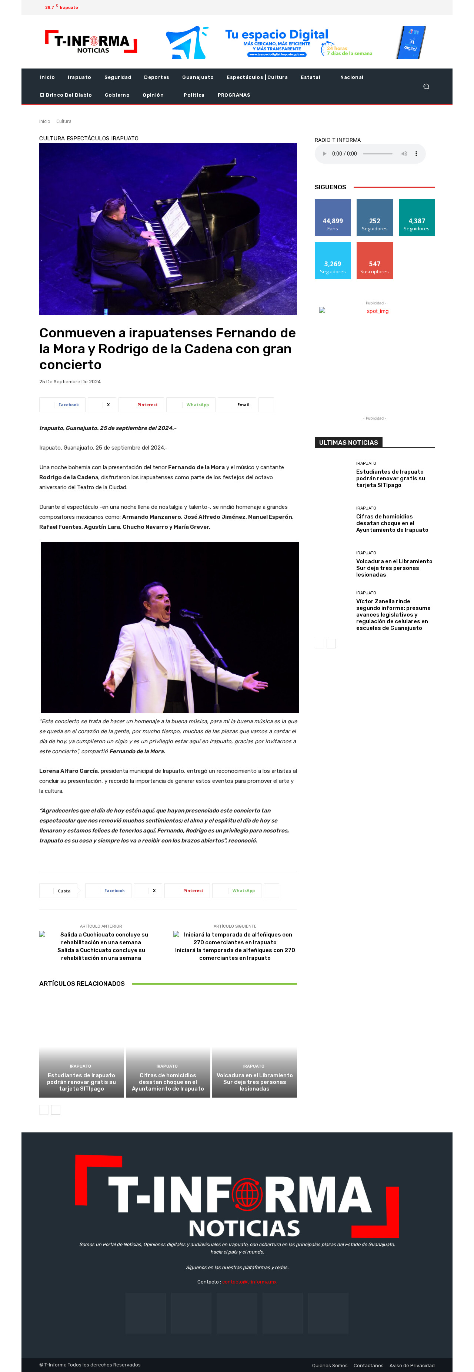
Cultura (63, 121)
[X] (408, 7)
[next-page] (55, 1110)
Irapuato (124, 138)
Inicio (44, 121)
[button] (426, 86)
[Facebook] (384, 7)
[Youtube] (420, 7)
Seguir (375, 202)
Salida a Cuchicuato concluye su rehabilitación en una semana (101, 954)
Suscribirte (375, 245)
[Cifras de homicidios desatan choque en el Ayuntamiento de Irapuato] (168, 1046)
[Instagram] (396, 7)
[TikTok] (237, 1313)
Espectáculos (88, 138)
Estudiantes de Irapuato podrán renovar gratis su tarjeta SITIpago (81, 1082)
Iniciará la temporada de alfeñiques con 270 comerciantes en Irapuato (235, 954)
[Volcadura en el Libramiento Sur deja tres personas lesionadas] (254, 1046)
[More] (266, 404)
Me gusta (333, 202)
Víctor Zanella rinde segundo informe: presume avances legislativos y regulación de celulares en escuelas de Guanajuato (393, 614)
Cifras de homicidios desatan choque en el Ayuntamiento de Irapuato (168, 1082)
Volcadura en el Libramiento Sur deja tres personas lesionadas (255, 1082)
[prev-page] (44, 1110)
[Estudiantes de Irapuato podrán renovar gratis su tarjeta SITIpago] (81, 1046)
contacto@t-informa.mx (249, 1282)
